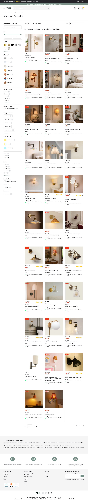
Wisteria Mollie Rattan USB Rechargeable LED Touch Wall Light (53, 378)
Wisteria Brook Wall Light (30, 376)
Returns (5, 478)
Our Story (47, 473)
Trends (25, 481)
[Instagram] (48, 493)
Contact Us (6, 474)
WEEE (5, 479)
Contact (82, 1)
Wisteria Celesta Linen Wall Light (72, 94)
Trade (78, 1)
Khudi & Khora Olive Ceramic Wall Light (33, 164)
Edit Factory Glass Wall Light (71, 341)
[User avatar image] (78, 8)
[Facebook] (45, 493)
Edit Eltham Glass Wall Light (71, 306)
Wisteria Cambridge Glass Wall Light (53, 94)
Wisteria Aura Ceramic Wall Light (52, 58)
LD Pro (25, 479)
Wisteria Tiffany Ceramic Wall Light (32, 234)
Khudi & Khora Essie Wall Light (51, 270)
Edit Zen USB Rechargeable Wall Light (73, 270)
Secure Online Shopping (29, 473)
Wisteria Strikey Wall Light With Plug (32, 341)
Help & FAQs (6, 473)
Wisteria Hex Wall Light (50, 414)
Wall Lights (10, 12)
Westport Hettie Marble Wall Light (72, 164)
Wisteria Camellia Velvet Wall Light (73, 129)
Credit (25, 483)
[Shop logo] (8, 8)
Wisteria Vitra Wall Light (30, 57)
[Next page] (81, 426)
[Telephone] (75, 8)
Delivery (5, 476)
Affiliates (46, 476)
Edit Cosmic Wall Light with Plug (52, 341)
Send (82, 476)
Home (5, 12)
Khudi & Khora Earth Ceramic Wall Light (33, 414)
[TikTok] (43, 493)
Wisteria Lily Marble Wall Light (71, 199)
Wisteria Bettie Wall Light (30, 198)
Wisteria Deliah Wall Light (50, 129)
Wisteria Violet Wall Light (50, 164)
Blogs (46, 474)
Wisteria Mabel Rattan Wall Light (52, 235)
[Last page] (83, 426)
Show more (6, 51)
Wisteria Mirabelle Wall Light (71, 58)
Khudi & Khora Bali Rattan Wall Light (33, 94)
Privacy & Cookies (28, 476)
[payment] (13, 484)
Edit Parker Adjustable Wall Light (32, 306)
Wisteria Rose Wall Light (30, 270)
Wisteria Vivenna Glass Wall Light (72, 234)
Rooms (25, 484)
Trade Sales (26, 478)
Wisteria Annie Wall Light (50, 198)
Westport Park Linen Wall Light (31, 129)
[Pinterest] (51, 493)
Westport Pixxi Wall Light (50, 305)
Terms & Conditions (28, 474)
